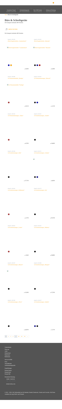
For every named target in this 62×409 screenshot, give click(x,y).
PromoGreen (8, 372)
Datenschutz (8, 353)
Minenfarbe (9, 54)
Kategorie (9, 34)
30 (24, 336)
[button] (56, 2)
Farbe (8, 39)
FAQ (6, 361)
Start (6, 14)
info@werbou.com (10, 384)
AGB (6, 351)
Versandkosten (8, 363)
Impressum (7, 355)
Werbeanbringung (11, 44)
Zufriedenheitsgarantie (10, 365)
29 (21, 336)
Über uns (7, 349)
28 (18, 336)
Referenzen (7, 356)
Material (8, 49)
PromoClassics (8, 370)
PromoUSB (7, 374)
